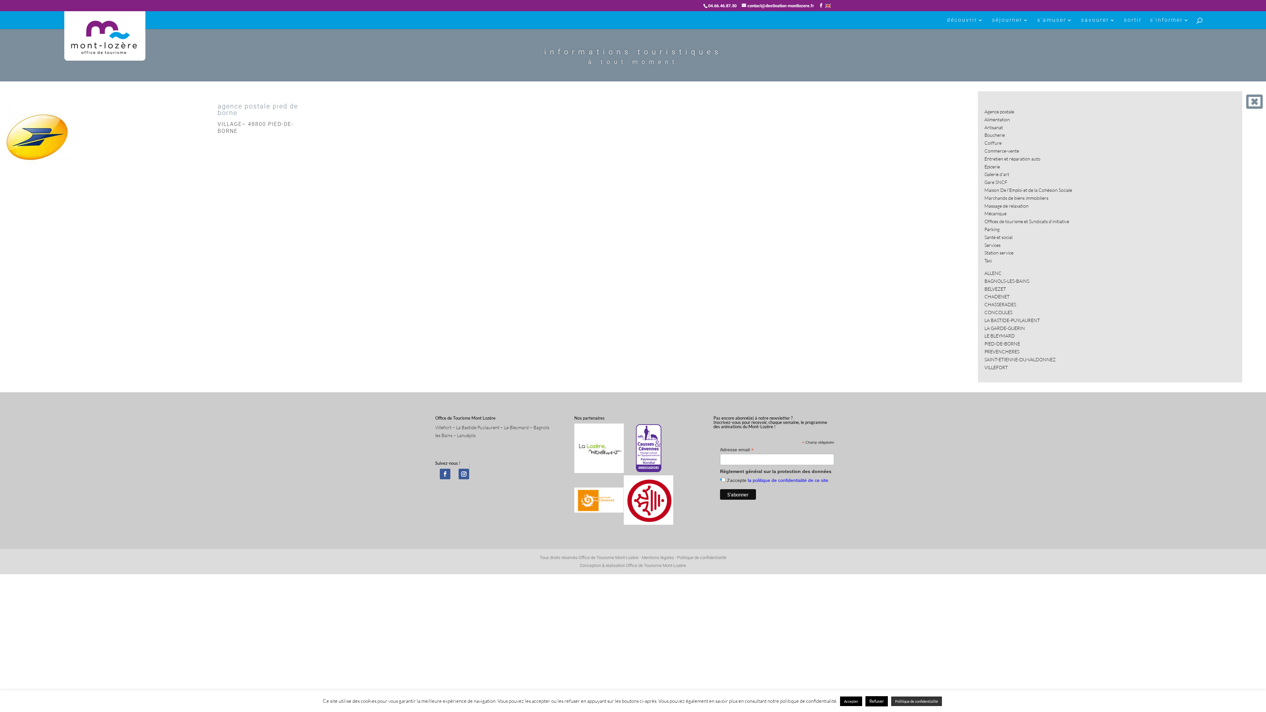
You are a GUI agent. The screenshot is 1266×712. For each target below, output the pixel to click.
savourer (1095, 20)
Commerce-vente (1001, 151)
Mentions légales (658, 557)
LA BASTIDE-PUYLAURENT (1012, 320)
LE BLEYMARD (999, 336)
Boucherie (994, 135)
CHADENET (997, 296)
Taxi (988, 260)
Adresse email (737, 450)
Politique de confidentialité (701, 557)
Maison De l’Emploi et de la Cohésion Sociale (1028, 190)
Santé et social (998, 237)
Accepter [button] (851, 701)
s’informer (1166, 20)
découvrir (962, 20)
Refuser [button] (876, 701)
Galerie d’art (996, 174)
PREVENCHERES (1001, 351)
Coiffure (993, 143)
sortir (1133, 20)
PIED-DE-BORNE (1002, 343)
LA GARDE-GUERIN (1004, 328)
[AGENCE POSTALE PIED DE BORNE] (37, 174)
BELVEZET (995, 289)
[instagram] (464, 474)
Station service (998, 252)
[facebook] (445, 474)
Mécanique (995, 213)
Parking (992, 229)
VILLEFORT (996, 367)
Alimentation (997, 119)
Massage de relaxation (1006, 206)
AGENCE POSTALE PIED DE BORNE (258, 109)
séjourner (1007, 20)
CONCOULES (998, 312)
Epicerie (992, 166)
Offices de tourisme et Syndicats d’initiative (1026, 221)
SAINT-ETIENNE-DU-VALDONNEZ (1020, 359)
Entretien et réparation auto (1012, 159)
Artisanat (993, 127)
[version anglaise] (828, 5)
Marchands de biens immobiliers (1016, 198)
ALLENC (993, 273)
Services (992, 245)
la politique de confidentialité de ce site (788, 480)
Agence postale (999, 111)
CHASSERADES (1000, 304)
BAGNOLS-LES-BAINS (1006, 281)
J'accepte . (778, 480)
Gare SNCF (995, 182)
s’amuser (1051, 20)
